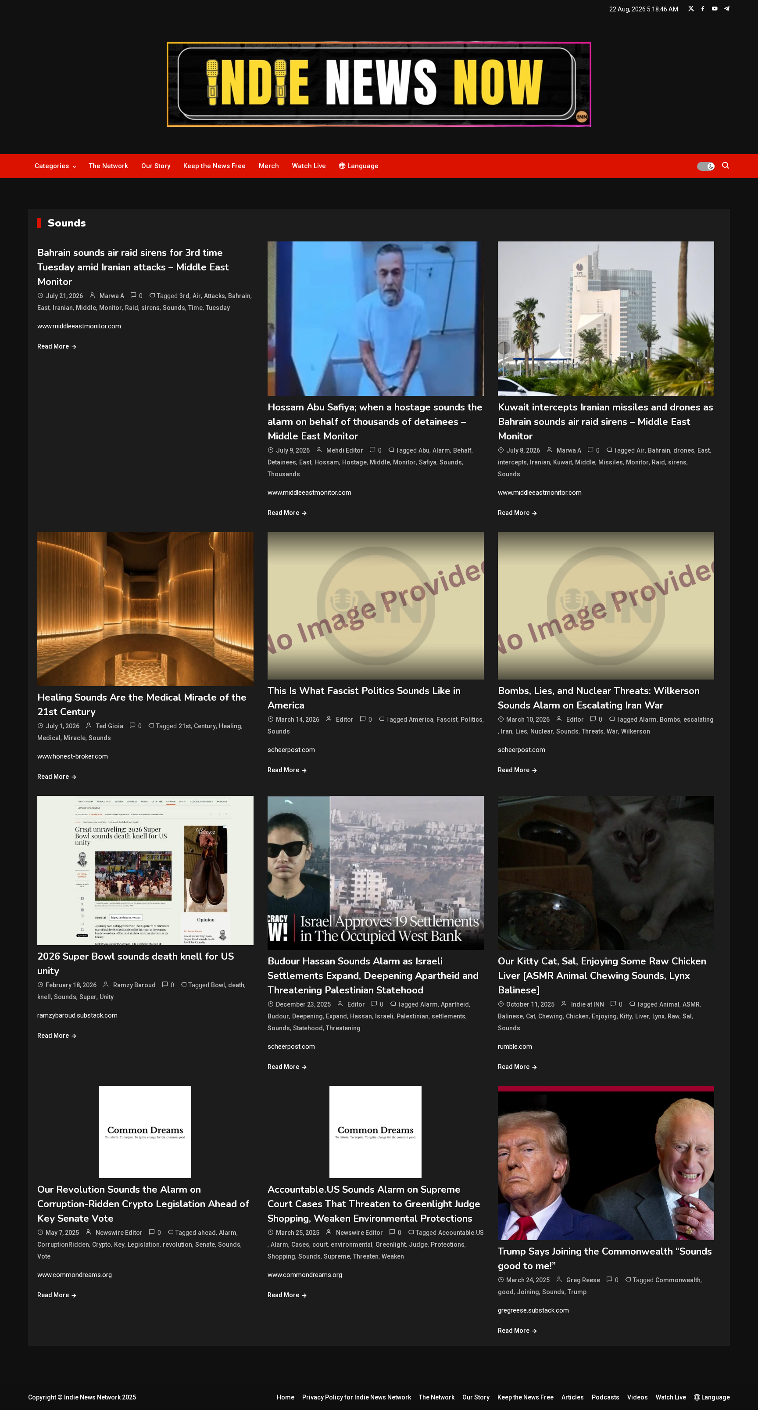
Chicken (577, 1016)
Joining (528, 1291)
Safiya (427, 462)
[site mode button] (706, 166)
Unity (107, 996)
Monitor (110, 307)
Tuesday (218, 307)
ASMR (691, 1004)
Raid (131, 307)
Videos (637, 1397)
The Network (108, 166)
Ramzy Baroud (134, 985)
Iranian (63, 307)
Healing (230, 726)
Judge (418, 1244)
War (612, 731)
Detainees (282, 462)
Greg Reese (583, 1280)
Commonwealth (678, 1280)
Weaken (393, 1256)
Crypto (101, 1244)
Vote (43, 1256)
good (506, 1291)
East (43, 307)
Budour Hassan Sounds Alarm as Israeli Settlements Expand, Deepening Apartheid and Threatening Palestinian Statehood (373, 976)
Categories (52, 166)
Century (205, 726)
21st (185, 726)
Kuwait (562, 462)
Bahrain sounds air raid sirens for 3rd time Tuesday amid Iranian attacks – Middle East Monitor (133, 267)
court (320, 1244)
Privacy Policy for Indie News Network (356, 1397)
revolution (177, 1244)
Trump (577, 1291)
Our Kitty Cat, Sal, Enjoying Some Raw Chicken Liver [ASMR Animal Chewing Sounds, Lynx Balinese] (602, 976)
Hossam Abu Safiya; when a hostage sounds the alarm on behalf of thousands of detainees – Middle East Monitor (375, 422)
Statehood (308, 1028)
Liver (642, 1016)
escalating (698, 719)
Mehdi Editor (344, 450)
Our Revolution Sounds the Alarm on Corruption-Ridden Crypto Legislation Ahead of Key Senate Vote (143, 1204)
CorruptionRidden (63, 1244)
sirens (150, 307)
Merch (269, 166)
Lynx (658, 1016)
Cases (300, 1244)
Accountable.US (461, 1232)
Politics (472, 719)
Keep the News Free (214, 166)
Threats (593, 731)
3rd (184, 295)
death (236, 985)
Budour (278, 1016)
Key (119, 1244)
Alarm (441, 450)
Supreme (337, 1256)
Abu (423, 450)
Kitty (626, 1016)
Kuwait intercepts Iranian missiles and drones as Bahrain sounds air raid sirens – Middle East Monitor (605, 422)
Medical (49, 737)
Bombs (670, 719)
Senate (205, 1244)
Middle (86, 307)
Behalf (462, 450)
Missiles (610, 462)
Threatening (343, 1028)
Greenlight (390, 1244)
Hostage (354, 462)
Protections (448, 1244)
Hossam (327, 462)
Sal (687, 1016)
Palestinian (413, 1016)
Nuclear (541, 731)
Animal (669, 1004)
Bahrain (239, 295)
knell (44, 996)
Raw (673, 1016)
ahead (207, 1232)
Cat (530, 1016)
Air (197, 295)
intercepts (512, 462)
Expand (336, 1016)
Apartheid (455, 1004)
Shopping (281, 1256)
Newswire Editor (119, 1232)
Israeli (384, 1016)
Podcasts (605, 1397)
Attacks (214, 295)
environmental (351, 1244)
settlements (448, 1016)
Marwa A (112, 295)
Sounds (174, 307)
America (421, 719)
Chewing (550, 1016)
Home (285, 1397)
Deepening (307, 1016)
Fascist (447, 719)
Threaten (366, 1256)
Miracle (75, 737)
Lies (521, 731)
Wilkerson (635, 731)
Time (195, 307)
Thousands (284, 474)
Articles (572, 1397)
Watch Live (309, 166)
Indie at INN (587, 1004)
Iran (506, 731)
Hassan (361, 1016)
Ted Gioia (109, 726)
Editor (345, 719)
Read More (53, 346)
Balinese (510, 1016)
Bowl (218, 985)
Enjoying (604, 1016)
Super (88, 996)
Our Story (155, 166)
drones (683, 450)
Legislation (144, 1244)
